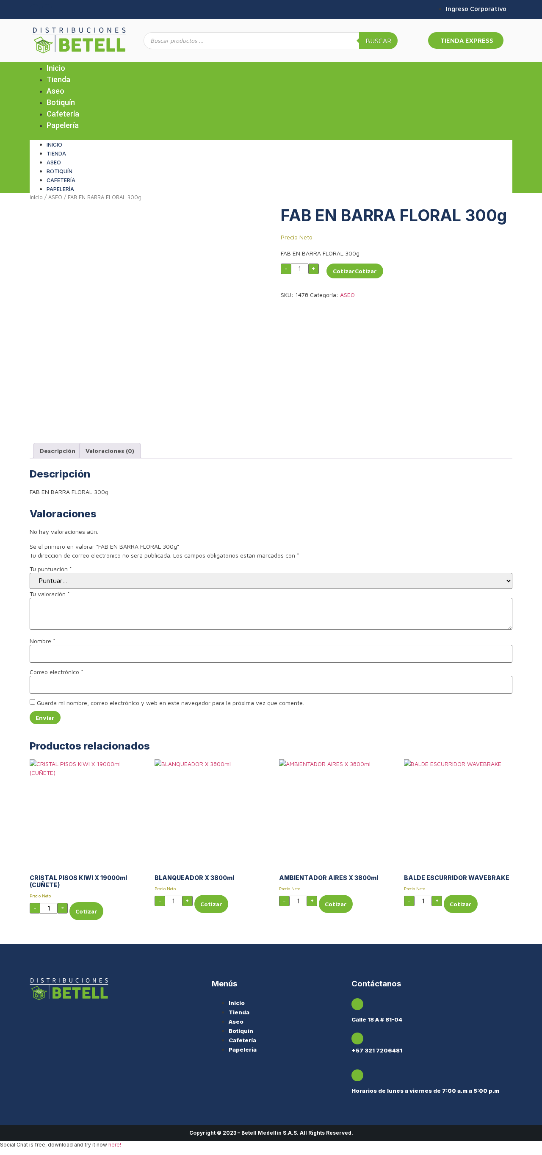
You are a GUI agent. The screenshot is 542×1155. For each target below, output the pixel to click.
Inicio (56, 68)
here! (114, 1144)
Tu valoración (50, 594)
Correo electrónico (56, 672)
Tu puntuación (51, 569)
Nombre (42, 641)
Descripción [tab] (57, 450)
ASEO (55, 197)
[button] (271, 135)
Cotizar (344, 271)
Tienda (58, 79)
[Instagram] (35, 9)
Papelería (63, 125)
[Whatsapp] (47, 9)
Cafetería (63, 113)
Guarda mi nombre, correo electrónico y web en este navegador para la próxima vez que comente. (170, 703)
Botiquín (61, 102)
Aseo (55, 90)
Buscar (378, 40)
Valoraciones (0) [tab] (110, 450)
